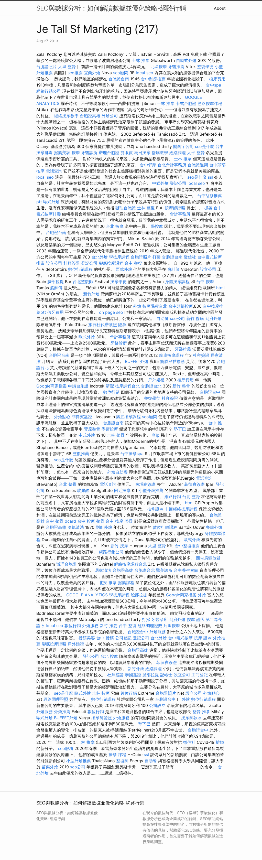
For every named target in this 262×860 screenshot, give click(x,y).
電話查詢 (54, 171)
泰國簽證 (133, 674)
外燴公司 (110, 115)
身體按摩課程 (177, 281)
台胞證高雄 (90, 115)
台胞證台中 (210, 392)
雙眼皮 (127, 152)
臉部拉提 (55, 281)
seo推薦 (75, 72)
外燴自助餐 (117, 472)
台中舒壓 (148, 164)
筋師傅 (56, 287)
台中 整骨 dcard (61, 521)
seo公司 (177, 318)
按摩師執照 (191, 717)
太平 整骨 (196, 152)
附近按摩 (122, 490)
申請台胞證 (78, 386)
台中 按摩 (205, 281)
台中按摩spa (132, 453)
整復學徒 (205, 66)
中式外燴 (160, 183)
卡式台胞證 (186, 103)
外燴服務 (90, 625)
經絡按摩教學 (66, 115)
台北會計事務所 (172, 164)
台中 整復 (133, 263)
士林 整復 (146, 207)
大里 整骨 (67, 66)
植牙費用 (217, 78)
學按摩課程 (119, 257)
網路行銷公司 (48, 91)
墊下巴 (180, 429)
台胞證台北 (151, 386)
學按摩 (157, 226)
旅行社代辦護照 (102, 324)
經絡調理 (177, 152)
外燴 (137, 306)
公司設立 (157, 705)
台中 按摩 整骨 (90, 521)
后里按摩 (171, 625)
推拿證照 (155, 508)
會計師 (173, 269)
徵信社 (190, 257)
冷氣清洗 (76, 527)
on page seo (111, 312)
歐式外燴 (51, 201)
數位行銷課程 (80, 269)
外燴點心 (62, 416)
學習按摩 (110, 429)
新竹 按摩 (119, 545)
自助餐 (162, 318)
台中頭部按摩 (180, 306)
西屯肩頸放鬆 (208, 558)
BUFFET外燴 (136, 361)
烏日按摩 (142, 152)
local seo (144, 72)
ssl (210, 177)
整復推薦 (81, 453)
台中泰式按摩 (180, 637)
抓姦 (208, 207)
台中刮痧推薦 (153, 78)
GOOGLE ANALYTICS (87, 594)
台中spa (213, 85)
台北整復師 (83, 281)
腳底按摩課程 (111, 263)
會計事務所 (180, 214)
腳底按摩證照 (54, 644)
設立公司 (54, 263)
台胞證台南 (118, 78)
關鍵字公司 (183, 146)
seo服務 (65, 748)
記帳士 (166, 674)
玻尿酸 (83, 490)
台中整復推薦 (187, 545)
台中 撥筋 (105, 637)
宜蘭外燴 (92, 72)
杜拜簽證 (71, 263)
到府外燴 (213, 318)
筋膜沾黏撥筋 (172, 361)
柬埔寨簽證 (145, 484)
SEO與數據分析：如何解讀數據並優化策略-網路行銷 (111, 8)
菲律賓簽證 (82, 416)
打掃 (156, 257)
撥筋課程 (126, 582)
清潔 (110, 386)
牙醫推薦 (176, 66)
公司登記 (123, 637)
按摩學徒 (118, 281)
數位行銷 (111, 392)
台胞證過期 (198, 164)
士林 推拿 (140, 60)
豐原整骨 (92, 429)
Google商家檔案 (51, 386)
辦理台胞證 (109, 152)
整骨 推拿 (201, 711)
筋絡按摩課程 (210, 103)
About (220, 8)
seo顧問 (120, 72)
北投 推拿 (108, 582)
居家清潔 (103, 570)
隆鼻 (122, 324)
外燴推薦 (62, 711)
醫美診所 (164, 570)
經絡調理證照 (150, 625)
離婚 (220, 742)
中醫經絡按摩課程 (181, 508)
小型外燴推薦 (151, 490)
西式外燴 (124, 269)
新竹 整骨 (181, 386)
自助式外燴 (186, 60)
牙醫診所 (89, 152)
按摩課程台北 (155, 306)
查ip (155, 435)
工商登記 (199, 674)
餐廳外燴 (214, 527)
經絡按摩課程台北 (130, 564)
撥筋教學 (160, 152)
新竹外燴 (91, 293)
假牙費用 (55, 312)
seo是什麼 (204, 146)
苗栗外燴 (50, 766)
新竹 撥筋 (195, 318)
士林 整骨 (116, 435)
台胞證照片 (46, 66)
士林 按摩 (101, 693)
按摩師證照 (175, 207)
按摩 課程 (117, 754)
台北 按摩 (115, 226)
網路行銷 (173, 496)
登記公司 (178, 183)
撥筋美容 (62, 152)
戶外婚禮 (156, 379)
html (220, 287)
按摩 (76, 152)
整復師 (122, 760)
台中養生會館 (186, 570)
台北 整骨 (68, 484)
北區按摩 (158, 66)
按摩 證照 (195, 619)
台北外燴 (99, 257)
